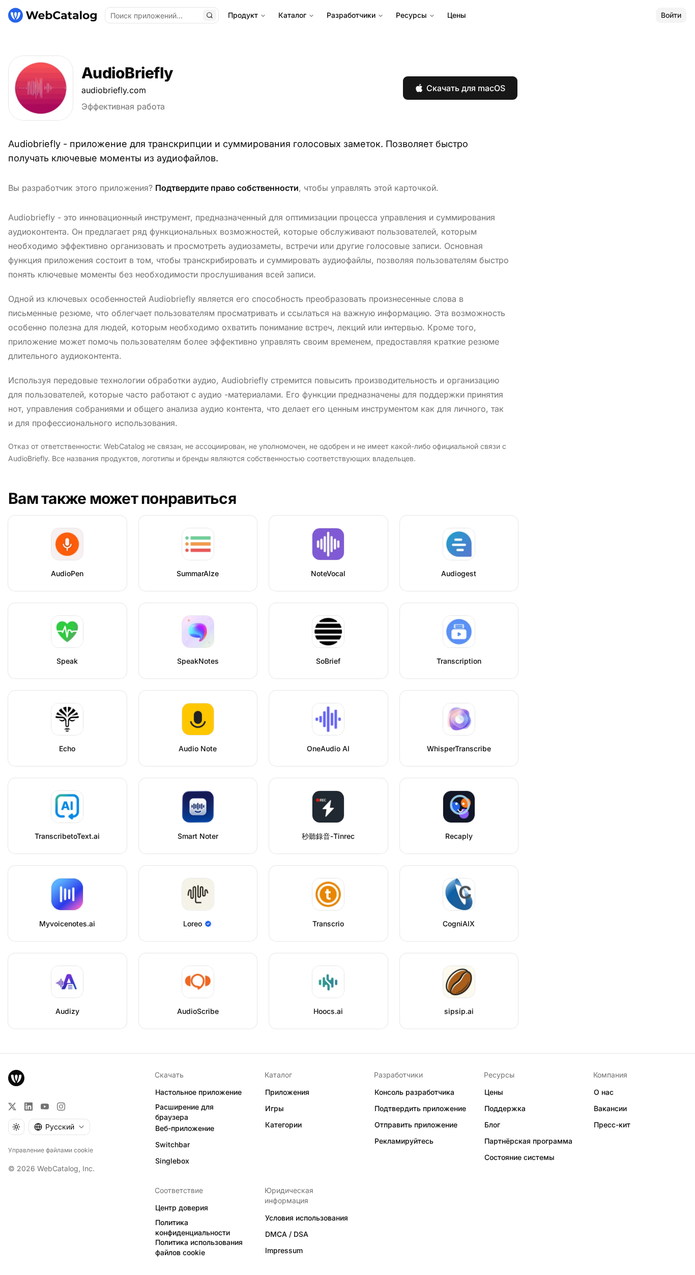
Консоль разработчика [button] (414, 1092)
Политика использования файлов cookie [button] (199, 1247)
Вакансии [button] (610, 1108)
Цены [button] (493, 1092)
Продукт (243, 15)
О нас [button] (604, 1092)
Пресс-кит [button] (612, 1124)
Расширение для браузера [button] (184, 1112)
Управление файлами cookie (50, 1150)
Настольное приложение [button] (198, 1092)
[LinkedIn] (28, 1106)
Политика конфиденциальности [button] (192, 1228)
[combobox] (59, 1127)
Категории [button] (283, 1124)
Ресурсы (411, 15)
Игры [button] (274, 1108)
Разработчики (351, 15)
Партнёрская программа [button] (528, 1141)
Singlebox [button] (172, 1160)
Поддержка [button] (505, 1108)
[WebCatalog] (16, 1078)
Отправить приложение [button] (415, 1124)
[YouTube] (45, 1106)
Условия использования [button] (306, 1217)
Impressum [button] (284, 1250)
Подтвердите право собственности (227, 188)
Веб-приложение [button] (184, 1128)
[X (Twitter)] (12, 1106)
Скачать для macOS (465, 88)
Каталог (292, 15)
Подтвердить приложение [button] (420, 1108)
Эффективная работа (123, 106)
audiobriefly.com (113, 90)
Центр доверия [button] (181, 1207)
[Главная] (52, 15)
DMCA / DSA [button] (286, 1234)
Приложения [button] (287, 1092)
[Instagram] (61, 1106)
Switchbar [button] (172, 1144)
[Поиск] (209, 15)
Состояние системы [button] (519, 1157)
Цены (456, 15)
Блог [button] (492, 1124)
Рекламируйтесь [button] (403, 1141)
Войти (671, 15)
